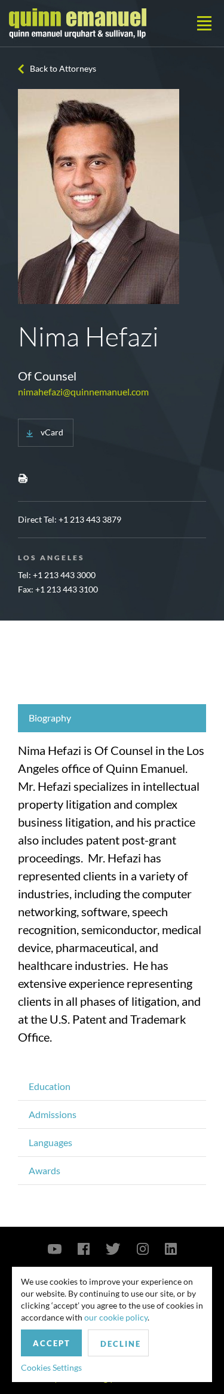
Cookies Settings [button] (51, 1367)
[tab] (112, 718)
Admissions (52, 1114)
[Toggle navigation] (204, 23)
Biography (50, 717)
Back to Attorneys (63, 68)
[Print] (22, 477)
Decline (120, 1344)
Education (49, 1086)
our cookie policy (116, 1317)
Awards (44, 1170)
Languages (50, 1142)
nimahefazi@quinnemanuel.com (83, 391)
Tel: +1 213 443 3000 (57, 575)
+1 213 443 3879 (90, 519)
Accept (51, 1343)
